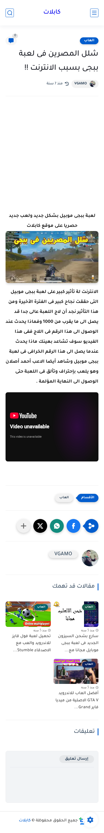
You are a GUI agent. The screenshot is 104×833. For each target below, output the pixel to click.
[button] (73, 526)
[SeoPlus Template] (82, 821)
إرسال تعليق (76, 759)
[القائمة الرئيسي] (94, 13)
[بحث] (10, 13)
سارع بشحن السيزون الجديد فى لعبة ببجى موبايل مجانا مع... (78, 643)
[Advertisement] (52, 162)
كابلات (52, 12)
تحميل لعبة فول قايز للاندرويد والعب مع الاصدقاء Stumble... (31, 643)
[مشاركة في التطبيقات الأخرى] (24, 526)
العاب (89, 41)
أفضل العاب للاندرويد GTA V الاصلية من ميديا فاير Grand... (76, 700)
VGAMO (80, 84)
